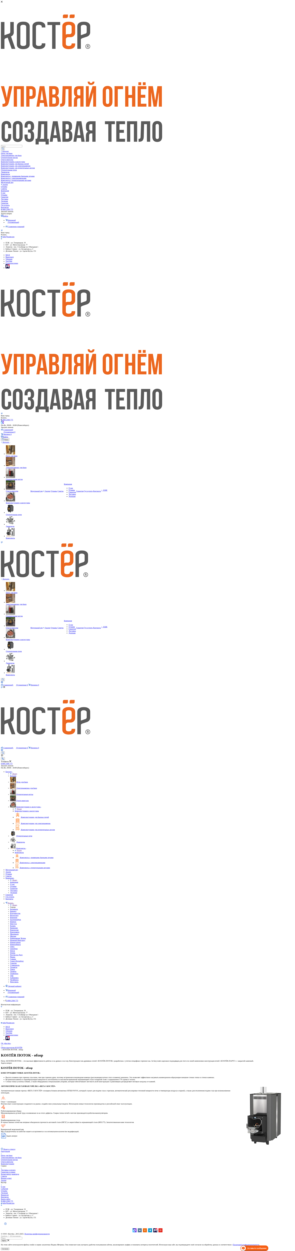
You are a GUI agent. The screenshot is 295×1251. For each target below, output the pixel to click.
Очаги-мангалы (7, 1162)
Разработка (4, 1236)
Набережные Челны (18, 938)
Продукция (5, 1151)
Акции (3, 1180)
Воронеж (13, 918)
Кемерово (14, 928)
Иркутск (13, 924)
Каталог (13, 776)
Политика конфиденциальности (37, 1234)
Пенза (12, 951)
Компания (14, 882)
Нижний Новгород (17, 940)
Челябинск (14, 980)
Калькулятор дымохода (10, 1174)
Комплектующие (7, 1164)
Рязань (12, 957)
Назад (14, 774)
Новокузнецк (15, 942)
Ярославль (14, 982)
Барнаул (13, 911)
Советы (4, 1176)
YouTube (9, 261)
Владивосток (15, 913)
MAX (8, 255)
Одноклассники (12, 263)
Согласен (5, 1249)
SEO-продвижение (15, 1236)
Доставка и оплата (8, 1170)
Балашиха (14, 909)
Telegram (9, 259)
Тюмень (13, 971)
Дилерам (4, 1193)
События (4, 1189)
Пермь (12, 953)
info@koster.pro (8, 237)
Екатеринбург (15, 920)
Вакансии (5, 1195)
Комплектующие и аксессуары (27, 811)
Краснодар (14, 930)
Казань (13, 926)
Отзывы (4, 1191)
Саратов (13, 963)
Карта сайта (5, 1199)
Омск (12, 947)
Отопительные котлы (9, 1160)
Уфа (11, 976)
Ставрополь (14, 965)
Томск (12, 969)
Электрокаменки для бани (11, 1158)
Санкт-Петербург (17, 961)
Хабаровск (14, 978)
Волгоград (14, 915)
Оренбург (14, 949)
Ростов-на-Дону (16, 955)
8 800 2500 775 (7, 209)
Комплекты (19, 852)
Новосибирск (15, 944)
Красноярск (14, 932)
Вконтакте (10, 257)
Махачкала (14, 934)
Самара (13, 959)
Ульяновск (14, 974)
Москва (13, 936)
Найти (4, 1241)
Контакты (5, 1197)
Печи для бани (6, 1155)
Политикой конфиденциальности (246, 1245)
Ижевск (13, 922)
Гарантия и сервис (8, 1172)
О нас (3, 1187)
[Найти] (3, 148)
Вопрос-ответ (6, 1178)
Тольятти (13, 967)
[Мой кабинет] (2, 683)
